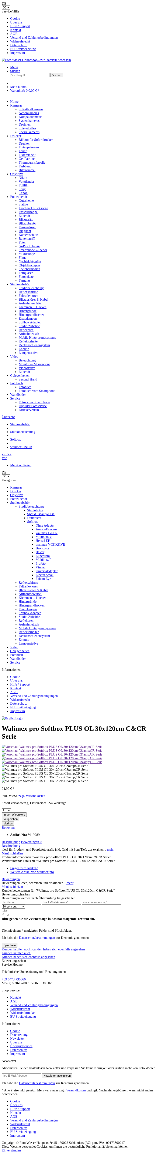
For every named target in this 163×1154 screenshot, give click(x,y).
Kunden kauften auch (16, 949)
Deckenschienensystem (34, 636)
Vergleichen (10, 819)
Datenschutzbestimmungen (37, 937)
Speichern (9, 945)
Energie (24, 639)
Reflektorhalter (29, 632)
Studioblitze (35, 510)
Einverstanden (11, 1150)
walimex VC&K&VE (50, 544)
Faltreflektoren (28, 586)
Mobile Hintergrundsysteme (37, 628)
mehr (110, 849)
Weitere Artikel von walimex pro (32, 872)
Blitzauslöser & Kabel (33, 590)
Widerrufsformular (22, 1012)
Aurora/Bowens (46, 529)
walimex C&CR (47, 533)
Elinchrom (43, 556)
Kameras (16, 487)
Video (14, 647)
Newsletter (17, 1038)
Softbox (32, 521)
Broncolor (42, 548)
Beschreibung (11, 842)
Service (15, 662)
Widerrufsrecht (20, 41)
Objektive (16, 495)
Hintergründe (28, 601)
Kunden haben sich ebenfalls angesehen (58, 949)
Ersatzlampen (28, 609)
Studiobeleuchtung (31, 506)
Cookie (15, 18)
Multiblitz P (43, 559)
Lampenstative (28, 643)
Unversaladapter (47, 571)
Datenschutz (18, 45)
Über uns (16, 22)
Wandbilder (18, 658)
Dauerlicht (34, 518)
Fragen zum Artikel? (24, 868)
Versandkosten (76, 1090)
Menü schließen (20, 465)
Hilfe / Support (20, 26)
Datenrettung (19, 1034)
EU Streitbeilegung (23, 49)
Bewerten (8, 827)
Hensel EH (43, 540)
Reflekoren (26, 620)
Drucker (15, 491)
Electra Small (44, 575)
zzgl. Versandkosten (31, 796)
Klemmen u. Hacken (32, 598)
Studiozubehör (20, 502)
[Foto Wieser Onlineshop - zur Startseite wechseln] (36, 60)
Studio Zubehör (29, 617)
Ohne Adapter (45, 525)
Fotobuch (16, 655)
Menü (14, 67)
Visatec (40, 567)
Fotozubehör (18, 499)
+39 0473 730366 (14, 979)
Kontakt (15, 30)
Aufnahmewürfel (30, 594)
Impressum (17, 53)
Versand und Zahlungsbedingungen (34, 37)
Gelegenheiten (20, 651)
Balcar (40, 552)
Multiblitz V (44, 537)
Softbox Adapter (30, 613)
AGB (14, 34)
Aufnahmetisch (29, 624)
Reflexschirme (28, 582)
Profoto (41, 563)
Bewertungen (31, 842)
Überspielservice (21, 1046)
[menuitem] (85, 19)
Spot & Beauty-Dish (41, 514)
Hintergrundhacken (32, 605)
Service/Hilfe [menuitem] (30, 32)
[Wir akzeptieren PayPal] (12, 718)
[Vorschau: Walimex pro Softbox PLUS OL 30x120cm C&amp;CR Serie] (52, 747)
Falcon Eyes (44, 578)
